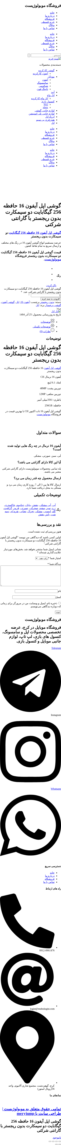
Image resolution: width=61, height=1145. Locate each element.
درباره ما (49, 15)
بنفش (35, 505)
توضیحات (46, 321)
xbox (45, 107)
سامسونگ (42, 82)
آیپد (52, 92)
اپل (52, 123)
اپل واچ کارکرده (39, 98)
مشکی (38, 511)
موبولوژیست (53, 259)
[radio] (48, 268)
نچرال (30, 511)
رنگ (59, 275)
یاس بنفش (44, 514)
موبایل (51, 76)
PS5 (46, 104)
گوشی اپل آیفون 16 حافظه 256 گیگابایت (35, 232)
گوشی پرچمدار (53, 305)
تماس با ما (48, 28)
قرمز (16, 508)
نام (59, 591)
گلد (54, 511)
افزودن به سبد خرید (51, 299)
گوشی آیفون (8, 302)
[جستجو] (29, 55)
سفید (42, 508)
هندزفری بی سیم (45, 119)
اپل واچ (50, 95)
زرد (54, 508)
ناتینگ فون (42, 89)
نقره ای (14, 511)
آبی (54, 505)
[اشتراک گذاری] (53, 1141)
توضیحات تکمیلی (42, 326)
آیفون (45, 79)
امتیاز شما (54, 558)
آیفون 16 (25, 302)
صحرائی (33, 508)
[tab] (27, 321)
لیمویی (47, 511)
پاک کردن (51, 285)
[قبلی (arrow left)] (59, 1144)
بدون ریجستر (47, 302)
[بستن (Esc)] (50, 1141)
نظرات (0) (45, 331)
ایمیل (58, 597)
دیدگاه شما (54, 564)
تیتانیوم (20, 505)
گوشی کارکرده (46, 70)
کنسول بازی (47, 101)
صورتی (24, 508)
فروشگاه (49, 19)
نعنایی (23, 511)
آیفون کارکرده (40, 73)
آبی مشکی (45, 505)
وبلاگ (51, 25)
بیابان (28, 505)
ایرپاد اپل (49, 116)
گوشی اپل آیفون (52, 368)
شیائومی (43, 86)
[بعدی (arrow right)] (56, 1144)
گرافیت (8, 508)
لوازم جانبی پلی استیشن (41, 113)
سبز (48, 508)
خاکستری (10, 505)
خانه (52, 12)
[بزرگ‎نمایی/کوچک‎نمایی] (59, 1141)
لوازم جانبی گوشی (44, 110)
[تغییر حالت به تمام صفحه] (56, 1141)
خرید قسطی (47, 22)
